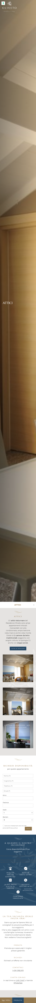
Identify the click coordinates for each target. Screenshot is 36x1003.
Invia (28, 828)
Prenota (18, 1000)
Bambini (5, 817)
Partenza (6, 802)
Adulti (4, 810)
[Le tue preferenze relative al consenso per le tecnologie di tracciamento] (3, 3)
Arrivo (4, 795)
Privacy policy (13, 828)
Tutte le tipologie (18, 648)
